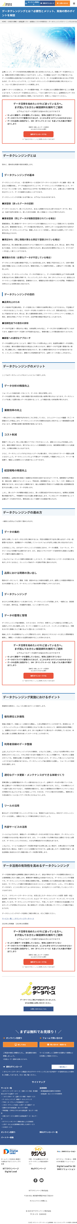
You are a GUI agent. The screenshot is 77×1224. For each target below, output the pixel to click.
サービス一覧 (6, 1088)
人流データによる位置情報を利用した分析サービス (18, 1124)
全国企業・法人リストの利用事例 (51, 1094)
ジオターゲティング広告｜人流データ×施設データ (18, 1105)
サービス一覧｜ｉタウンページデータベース (18, 918)
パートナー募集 (7, 1137)
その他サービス (7, 1127)
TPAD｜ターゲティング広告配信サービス (15, 1102)
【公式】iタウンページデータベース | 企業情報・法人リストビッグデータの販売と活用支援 (52, 1222)
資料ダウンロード (48, 3)
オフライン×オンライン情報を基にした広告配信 (17, 1122)
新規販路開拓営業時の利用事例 (51, 1091)
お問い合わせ (63, 3)
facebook (35, 1180)
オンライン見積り (8, 1132)
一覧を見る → (62, 1067)
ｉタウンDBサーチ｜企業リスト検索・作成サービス (18, 1097)
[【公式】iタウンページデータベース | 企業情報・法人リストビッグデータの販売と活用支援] (7, 4)
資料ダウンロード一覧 (49, 1132)
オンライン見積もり (33, 3)
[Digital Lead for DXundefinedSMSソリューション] (66, 1157)
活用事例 (43, 1088)
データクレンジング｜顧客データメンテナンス (17, 1099)
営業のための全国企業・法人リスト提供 (15, 1108)
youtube (42, 1180)
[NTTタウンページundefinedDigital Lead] (11, 1157)
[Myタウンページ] (38, 1157)
